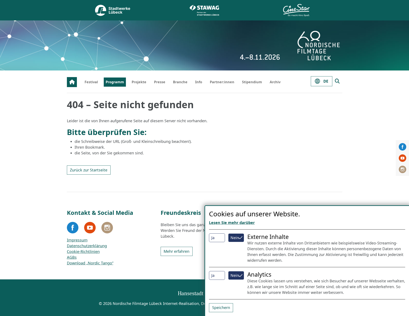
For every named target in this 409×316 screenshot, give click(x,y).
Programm (115, 82)
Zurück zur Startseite (88, 169)
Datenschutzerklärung (87, 245)
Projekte (139, 82)
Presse (159, 82)
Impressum (77, 240)
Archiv (275, 82)
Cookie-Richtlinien (83, 251)
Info (198, 82)
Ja (213, 237)
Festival (91, 82)
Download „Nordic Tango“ (90, 263)
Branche (180, 82)
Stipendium (252, 82)
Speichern (221, 307)
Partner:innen (222, 82)
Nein (234, 237)
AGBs (72, 257)
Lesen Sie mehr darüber (232, 222)
